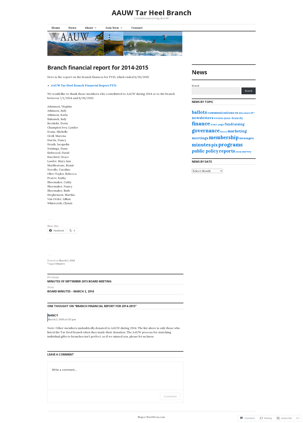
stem (238, 151)
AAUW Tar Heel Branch (151, 12)
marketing (237, 131)
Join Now (112, 27)
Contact (137, 27)
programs (230, 144)
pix (214, 145)
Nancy (53, 315)
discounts (245, 112)
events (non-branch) (228, 118)
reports (227, 151)
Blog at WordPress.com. (151, 417)
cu (236, 113)
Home (56, 27)
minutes (201, 145)
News (72, 27)
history (223, 131)
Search (195, 85)
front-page (217, 124)
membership (224, 137)
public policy (205, 151)
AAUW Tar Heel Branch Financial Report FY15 (83, 85)
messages (246, 138)
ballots (199, 112)
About (89, 27)
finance (60, 263)
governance (206, 130)
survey (246, 151)
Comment (170, 396)
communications (220, 113)
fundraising (234, 124)
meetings (200, 138)
